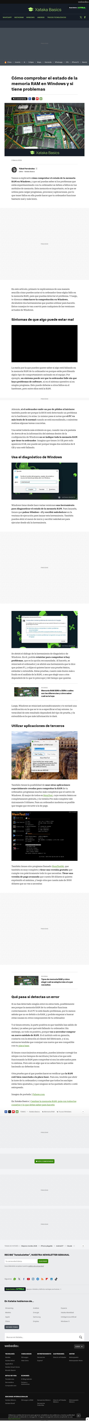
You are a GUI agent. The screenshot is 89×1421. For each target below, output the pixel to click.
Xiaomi (84, 62)
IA (24, 62)
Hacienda (48, 62)
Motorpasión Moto (76, 1360)
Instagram (19, 17)
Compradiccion (10, 1385)
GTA (67, 62)
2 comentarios (20, 99)
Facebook (84, 17)
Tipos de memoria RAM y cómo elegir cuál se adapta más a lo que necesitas (57, 982)
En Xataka (44, 687)
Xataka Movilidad (67, 1312)
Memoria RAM (49, 1111)
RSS (42, 1278)
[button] (28, 168)
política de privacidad (36, 1266)
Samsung (37, 1317)
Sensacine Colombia (41, 1404)
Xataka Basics (44, 9)
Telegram (38, 1278)
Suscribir (43, 1261)
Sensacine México (44, 1400)
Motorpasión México (73, 1401)
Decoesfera (9, 1382)
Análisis (36, 1308)
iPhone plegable (47, 1246)
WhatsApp (7, 17)
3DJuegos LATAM (27, 1400)
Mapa (39, 62)
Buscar (81, 1337)
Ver (45, 1161)
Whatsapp (58, 62)
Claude (69, 1246)
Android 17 (60, 1246)
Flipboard (37, 98)
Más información (14, 1419)
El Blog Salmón (26, 1379)
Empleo (36, 1321)
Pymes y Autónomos (25, 1383)
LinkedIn (51, 1278)
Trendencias (9, 1379)
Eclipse (31, 62)
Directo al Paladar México (59, 1401)
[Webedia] (83, 1)
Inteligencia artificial (68, 1317)
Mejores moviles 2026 (29, 1246)
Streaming (9, 1308)
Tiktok (56, 1278)
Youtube (28, 1278)
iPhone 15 (75, 62)
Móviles (8, 1312)
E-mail (41, 98)
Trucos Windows (65, 1111)
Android (40, 17)
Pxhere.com (38, 1094)
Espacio (64, 1308)
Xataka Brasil (10, 1403)
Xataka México (10, 1400)
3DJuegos (24, 1357)
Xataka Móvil (9, 1360)
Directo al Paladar (59, 1357)
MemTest (48, 795)
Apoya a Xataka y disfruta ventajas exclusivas (43, 1289)
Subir (77, 1346)
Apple (7, 1317)
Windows (30, 17)
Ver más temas (12, 1327)
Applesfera (9, 1364)
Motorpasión (73, 1357)
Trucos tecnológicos (56, 17)
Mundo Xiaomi (10, 1370)
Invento (17, 62)
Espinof (40, 1360)
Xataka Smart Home (12, 1367)
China (9, 62)
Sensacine (41, 1357)
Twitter (80, 17)
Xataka (7, 1357)
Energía (36, 1312)
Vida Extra (25, 1360)
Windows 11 (65, 1321)
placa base (23, 1045)
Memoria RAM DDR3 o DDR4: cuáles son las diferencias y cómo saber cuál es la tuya (57, 693)
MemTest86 (58, 866)
